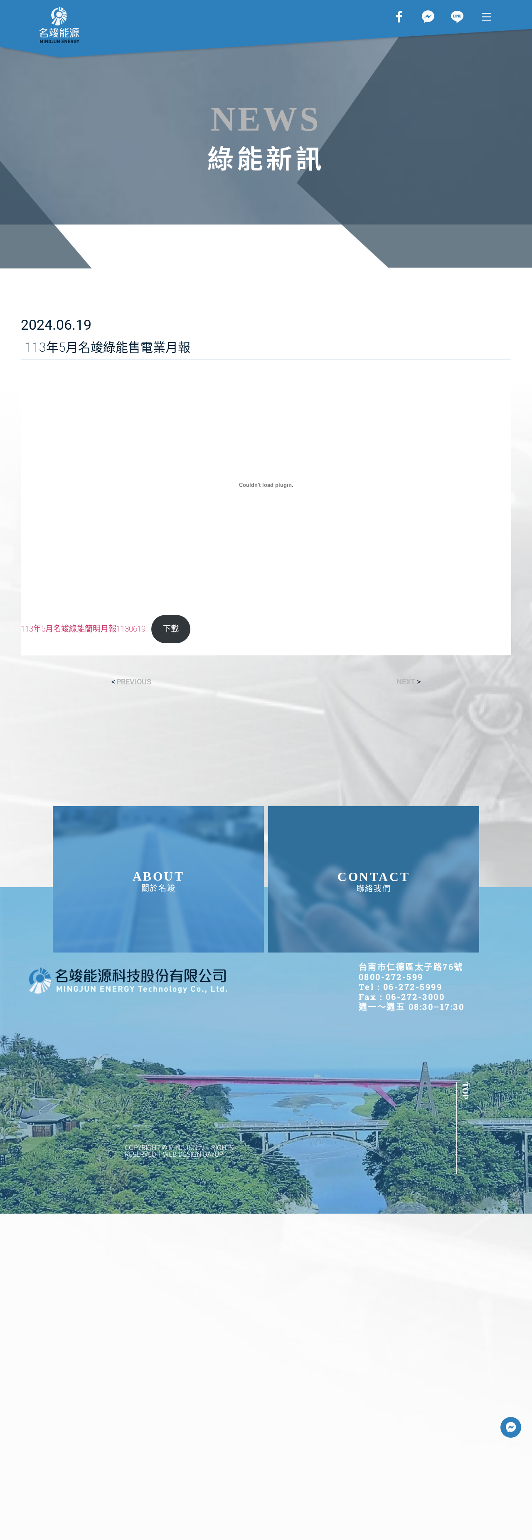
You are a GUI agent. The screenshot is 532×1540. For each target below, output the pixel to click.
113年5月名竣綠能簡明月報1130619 (83, 629)
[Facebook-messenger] (510, 1427)
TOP (465, 1090)
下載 (171, 629)
